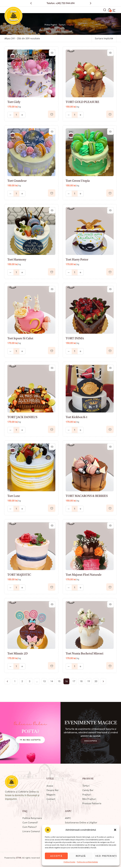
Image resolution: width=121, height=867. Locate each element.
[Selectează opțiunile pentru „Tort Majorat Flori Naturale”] (110, 587)
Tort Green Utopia (78, 180)
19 (88, 681)
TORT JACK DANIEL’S (22, 417)
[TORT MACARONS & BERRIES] (90, 467)
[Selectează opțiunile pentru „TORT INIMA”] (110, 350)
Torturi (62, 24)
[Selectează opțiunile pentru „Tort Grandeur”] (51, 193)
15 (59, 681)
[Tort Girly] (31, 73)
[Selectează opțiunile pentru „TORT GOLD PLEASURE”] (110, 114)
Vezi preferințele (106, 856)
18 (81, 681)
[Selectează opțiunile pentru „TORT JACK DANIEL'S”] (51, 429)
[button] (115, 829)
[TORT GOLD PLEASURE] (90, 73)
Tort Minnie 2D (17, 653)
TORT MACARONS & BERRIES (87, 496)
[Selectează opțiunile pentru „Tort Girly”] (51, 114)
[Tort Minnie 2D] (31, 625)
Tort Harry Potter (77, 259)
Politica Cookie (69, 862)
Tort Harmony (16, 259)
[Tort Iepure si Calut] (31, 310)
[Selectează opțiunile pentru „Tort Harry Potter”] (110, 271)
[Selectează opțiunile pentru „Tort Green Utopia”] (110, 193)
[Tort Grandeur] (31, 152)
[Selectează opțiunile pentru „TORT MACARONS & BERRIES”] (110, 508)
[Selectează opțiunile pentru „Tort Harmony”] (51, 271)
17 (73, 681)
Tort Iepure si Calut (20, 338)
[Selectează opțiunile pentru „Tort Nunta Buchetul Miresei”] (110, 665)
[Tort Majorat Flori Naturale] (90, 546)
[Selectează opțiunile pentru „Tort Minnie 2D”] (51, 665)
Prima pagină (51, 24)
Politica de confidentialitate (87, 862)
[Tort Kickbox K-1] (90, 388)
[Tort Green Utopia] (90, 152)
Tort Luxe (13, 496)
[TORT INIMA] (90, 310)
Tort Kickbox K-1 (76, 417)
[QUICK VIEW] (52, 53)
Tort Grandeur (17, 180)
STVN (18, 857)
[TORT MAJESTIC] (31, 546)
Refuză (81, 856)
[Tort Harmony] (31, 231)
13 (44, 681)
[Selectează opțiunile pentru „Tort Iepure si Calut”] (51, 350)
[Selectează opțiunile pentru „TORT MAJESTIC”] (51, 587)
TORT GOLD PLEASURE (82, 102)
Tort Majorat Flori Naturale (84, 574)
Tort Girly (13, 102)
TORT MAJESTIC (19, 574)
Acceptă (56, 856)
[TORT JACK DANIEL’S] (31, 388)
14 (51, 681)
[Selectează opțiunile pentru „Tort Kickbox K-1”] (110, 429)
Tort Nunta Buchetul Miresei (84, 653)
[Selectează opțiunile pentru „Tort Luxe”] (51, 508)
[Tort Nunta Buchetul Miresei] (90, 625)
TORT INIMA (75, 338)
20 (96, 681)
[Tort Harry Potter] (90, 231)
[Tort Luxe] (31, 467)
